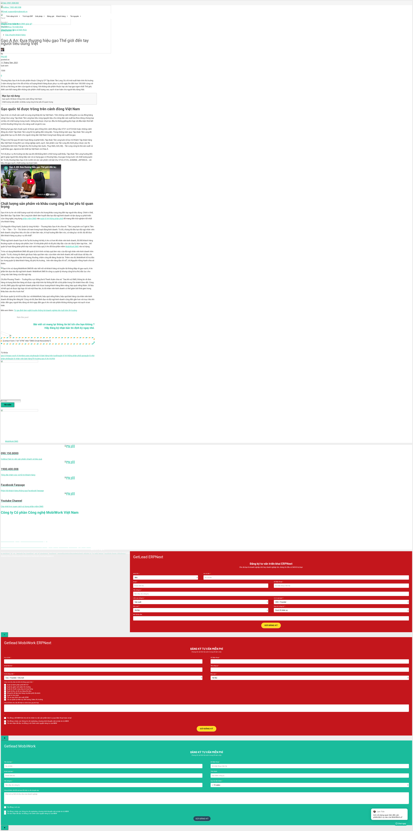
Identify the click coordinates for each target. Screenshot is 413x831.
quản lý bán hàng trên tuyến (46, 355)
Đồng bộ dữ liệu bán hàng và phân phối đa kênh (23, 693)
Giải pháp (38, 16)
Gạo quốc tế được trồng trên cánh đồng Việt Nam (22, 99)
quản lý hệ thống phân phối (51, 218)
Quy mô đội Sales (216, 781)
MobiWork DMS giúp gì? (16, 24)
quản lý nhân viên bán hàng (20, 358)
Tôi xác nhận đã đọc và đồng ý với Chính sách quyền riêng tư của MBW (32, 723)
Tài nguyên (74, 16)
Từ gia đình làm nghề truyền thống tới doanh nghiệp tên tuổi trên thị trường (45, 310)
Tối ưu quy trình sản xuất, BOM (18, 697)
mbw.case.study (28, 355)
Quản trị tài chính (13, 695)
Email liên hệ (8, 665)
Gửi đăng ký (271, 625)
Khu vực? (136, 606)
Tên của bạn (8, 762)
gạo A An (4, 355)
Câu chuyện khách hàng (15, 35)
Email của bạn (9, 771)
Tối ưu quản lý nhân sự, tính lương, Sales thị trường (25, 699)
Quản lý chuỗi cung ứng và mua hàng (20, 689)
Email (135, 582)
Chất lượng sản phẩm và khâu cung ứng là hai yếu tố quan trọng (27, 102)
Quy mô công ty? (279, 606)
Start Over (215, 818)
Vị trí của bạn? (279, 598)
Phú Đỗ (4, 56)
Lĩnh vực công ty (138, 598)
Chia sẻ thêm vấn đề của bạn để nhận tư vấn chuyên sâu (21, 790)
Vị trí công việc (9, 674)
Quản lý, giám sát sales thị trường (19, 687)
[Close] (4, 738)
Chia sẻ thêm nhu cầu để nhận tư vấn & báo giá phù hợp (21, 702)
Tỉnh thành (214, 771)
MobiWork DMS (72, 246)
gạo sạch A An (14, 355)
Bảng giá (50, 16)
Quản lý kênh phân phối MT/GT (18, 685)
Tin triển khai (12, 27)
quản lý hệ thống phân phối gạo (71, 355)
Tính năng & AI (12, 16)
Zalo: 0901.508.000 (11, 3)
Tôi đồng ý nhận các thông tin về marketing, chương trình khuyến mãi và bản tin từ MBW (38, 721)
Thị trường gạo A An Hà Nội (43, 358)
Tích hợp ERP (27, 16)
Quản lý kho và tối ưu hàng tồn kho (19, 691)
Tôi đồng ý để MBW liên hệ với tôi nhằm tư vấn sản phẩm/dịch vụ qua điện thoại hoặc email (39, 718)
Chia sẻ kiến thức (14, 30)
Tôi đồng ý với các (31, 807)
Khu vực (214, 674)
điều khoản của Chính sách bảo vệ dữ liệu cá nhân (38, 807)
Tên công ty (137, 590)
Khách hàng (61, 16)
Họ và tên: (207, 573)
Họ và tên (7, 657)
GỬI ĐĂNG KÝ (206, 729)
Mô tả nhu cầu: (137, 614)
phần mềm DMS (29, 218)
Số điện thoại (278, 582)
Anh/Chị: (136, 573)
